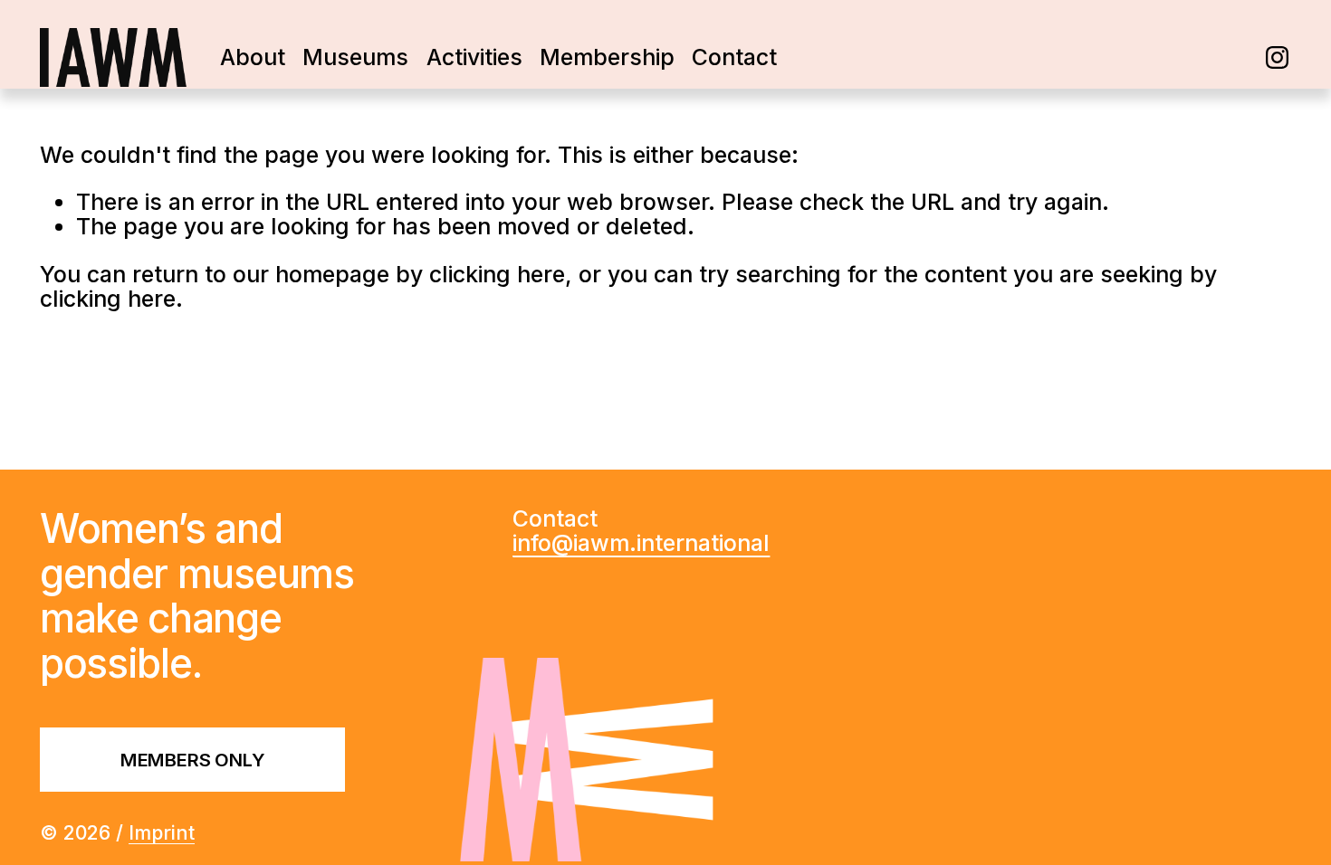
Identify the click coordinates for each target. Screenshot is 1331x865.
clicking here (497, 274)
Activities (474, 57)
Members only (192, 759)
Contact (734, 57)
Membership (607, 57)
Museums (355, 57)
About (252, 57)
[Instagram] (1277, 57)
